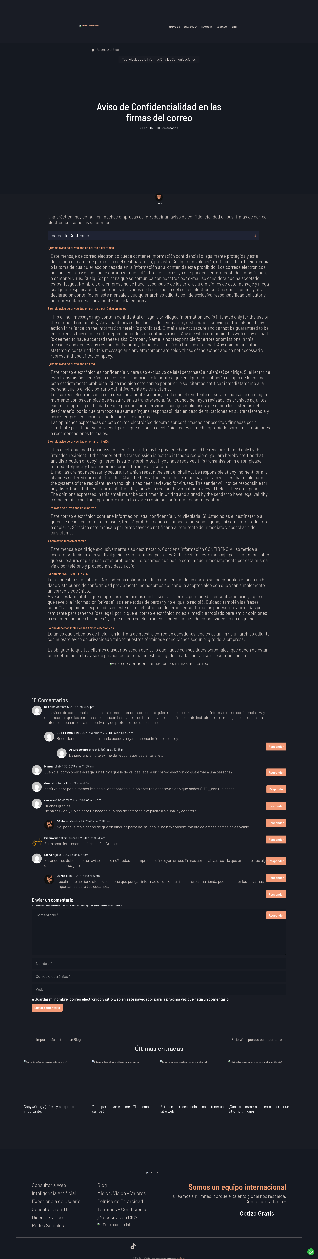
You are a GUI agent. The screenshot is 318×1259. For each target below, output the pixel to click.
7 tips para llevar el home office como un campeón (122, 1108)
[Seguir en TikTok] (133, 1246)
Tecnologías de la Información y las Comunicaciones (159, 59)
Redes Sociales (48, 1225)
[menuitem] (174, 27)
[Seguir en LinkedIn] (185, 1246)
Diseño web (49, 800)
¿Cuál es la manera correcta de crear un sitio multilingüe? (258, 1108)
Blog (102, 1185)
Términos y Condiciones (122, 1209)
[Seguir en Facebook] (146, 1246)
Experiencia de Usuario (56, 1201)
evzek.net (181, 1258)
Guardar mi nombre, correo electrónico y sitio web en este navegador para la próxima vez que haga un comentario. (132, 999)
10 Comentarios (167, 128)
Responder (276, 746)
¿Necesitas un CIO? (117, 1217)
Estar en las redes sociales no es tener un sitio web (192, 1108)
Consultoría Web (49, 1185)
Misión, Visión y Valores (121, 1193)
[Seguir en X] (159, 1246)
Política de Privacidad (120, 1201)
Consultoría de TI (49, 1209)
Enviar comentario (47, 1007)
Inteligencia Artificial (54, 1193)
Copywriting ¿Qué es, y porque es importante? (49, 1108)
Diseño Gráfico (47, 1217)
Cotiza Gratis (257, 1213)
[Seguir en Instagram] (172, 1246)
